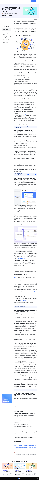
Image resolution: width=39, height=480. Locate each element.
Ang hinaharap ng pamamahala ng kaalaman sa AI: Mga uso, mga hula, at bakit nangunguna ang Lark (7, 37)
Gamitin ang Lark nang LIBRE (7, 15)
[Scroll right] (36, 3)
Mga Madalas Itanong (5, 42)
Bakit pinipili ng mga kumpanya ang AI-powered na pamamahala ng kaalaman (7, 23)
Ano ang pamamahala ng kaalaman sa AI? (7, 20)
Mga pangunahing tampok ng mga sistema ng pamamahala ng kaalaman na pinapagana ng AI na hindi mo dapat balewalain (7, 26)
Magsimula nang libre (6, 401)
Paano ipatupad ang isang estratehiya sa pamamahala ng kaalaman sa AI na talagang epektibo (6, 33)
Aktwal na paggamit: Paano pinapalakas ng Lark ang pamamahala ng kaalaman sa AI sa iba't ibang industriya (7, 29)
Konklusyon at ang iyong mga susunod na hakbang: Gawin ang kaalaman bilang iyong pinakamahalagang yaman (6, 39)
